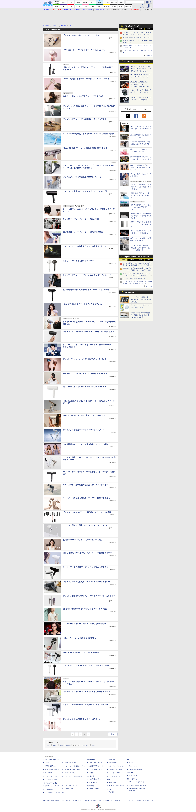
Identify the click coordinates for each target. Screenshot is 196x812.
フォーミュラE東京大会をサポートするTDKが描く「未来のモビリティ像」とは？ (140, 68)
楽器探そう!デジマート (96, 766)
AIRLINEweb (113, 762)
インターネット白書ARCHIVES (55, 792)
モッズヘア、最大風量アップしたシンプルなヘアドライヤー (87, 567)
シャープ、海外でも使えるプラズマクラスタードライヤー (86, 582)
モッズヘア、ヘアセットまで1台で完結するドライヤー (85, 373)
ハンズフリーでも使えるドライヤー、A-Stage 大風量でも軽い (89, 134)
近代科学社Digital (94, 788)
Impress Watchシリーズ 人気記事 (136, 257)
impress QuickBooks (135, 769)
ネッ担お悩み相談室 (51, 779)
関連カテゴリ (53, 742)
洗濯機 (124, 10)
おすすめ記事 (129, 292)
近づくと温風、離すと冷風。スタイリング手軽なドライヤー (87, 553)
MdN (108, 779)
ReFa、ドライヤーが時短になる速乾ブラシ (80, 638)
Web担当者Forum (50, 766)
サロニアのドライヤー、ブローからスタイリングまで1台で (87, 275)
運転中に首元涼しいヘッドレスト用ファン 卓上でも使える (140, 195)
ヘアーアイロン (85, 745)
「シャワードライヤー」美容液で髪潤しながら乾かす (84, 623)
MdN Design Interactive (116, 786)
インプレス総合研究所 (52, 769)
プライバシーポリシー (105, 800)
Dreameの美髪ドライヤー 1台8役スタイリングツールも (86, 79)
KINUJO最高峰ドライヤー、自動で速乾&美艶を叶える (85, 148)
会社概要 (117, 800)
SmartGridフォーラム (71, 762)
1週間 (140, 29)
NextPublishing (69, 788)
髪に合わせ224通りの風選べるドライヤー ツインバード (86, 290)
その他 (93, 745)
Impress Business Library (72, 769)
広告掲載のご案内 (77, 800)
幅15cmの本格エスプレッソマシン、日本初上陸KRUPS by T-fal (140, 167)
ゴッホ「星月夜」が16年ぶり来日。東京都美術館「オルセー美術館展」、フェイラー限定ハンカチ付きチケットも (137, 265)
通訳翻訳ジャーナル (115, 769)
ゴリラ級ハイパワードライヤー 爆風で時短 (81, 219)
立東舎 (91, 773)
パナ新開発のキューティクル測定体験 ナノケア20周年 (85, 444)
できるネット (49, 789)
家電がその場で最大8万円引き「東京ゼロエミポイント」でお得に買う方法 (140, 315)
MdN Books (112, 782)
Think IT (47, 762)
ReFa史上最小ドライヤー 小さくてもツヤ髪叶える (84, 415)
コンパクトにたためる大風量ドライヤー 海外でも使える (86, 498)
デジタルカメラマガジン (52, 786)
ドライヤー (76, 745)
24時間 (132, 29)
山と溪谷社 (90, 776)
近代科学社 (90, 786)
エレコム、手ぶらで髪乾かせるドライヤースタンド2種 (85, 525)
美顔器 (62, 745)
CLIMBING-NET (94, 782)
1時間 (123, 29)
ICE (128, 760)
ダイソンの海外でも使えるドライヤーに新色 (81, 35)
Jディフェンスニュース (116, 766)
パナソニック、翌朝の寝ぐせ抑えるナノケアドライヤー (85, 485)
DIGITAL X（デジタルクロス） (74, 776)
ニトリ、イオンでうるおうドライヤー (78, 261)
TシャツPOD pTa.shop (136, 782)
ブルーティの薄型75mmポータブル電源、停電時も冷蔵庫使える (140, 216)
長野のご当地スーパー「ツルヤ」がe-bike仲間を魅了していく (140, 207)
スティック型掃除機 (113, 10)
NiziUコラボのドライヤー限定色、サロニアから (82, 304)
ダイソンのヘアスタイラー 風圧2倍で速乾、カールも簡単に (88, 512)
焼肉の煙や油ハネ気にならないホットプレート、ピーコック (140, 159)
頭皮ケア (55, 745)
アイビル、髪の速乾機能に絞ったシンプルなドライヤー (85, 705)
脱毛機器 (68, 745)
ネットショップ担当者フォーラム (75, 766)
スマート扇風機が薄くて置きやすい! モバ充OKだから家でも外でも (140, 187)
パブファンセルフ (134, 775)
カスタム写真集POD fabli (137, 785)
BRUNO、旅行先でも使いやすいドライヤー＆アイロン (85, 609)
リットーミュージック (96, 762)
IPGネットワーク (132, 779)
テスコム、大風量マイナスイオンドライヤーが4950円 (85, 191)
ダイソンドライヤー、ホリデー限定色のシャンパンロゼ (85, 359)
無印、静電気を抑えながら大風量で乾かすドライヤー (84, 386)
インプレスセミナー (71, 773)
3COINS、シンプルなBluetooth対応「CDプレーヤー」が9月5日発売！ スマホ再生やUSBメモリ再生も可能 (137, 270)
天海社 (131, 762)
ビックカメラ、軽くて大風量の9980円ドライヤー (83, 177)
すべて (49, 745)
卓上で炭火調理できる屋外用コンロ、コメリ (136, 37)
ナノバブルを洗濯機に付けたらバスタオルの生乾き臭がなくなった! (140, 299)
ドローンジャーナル (51, 776)
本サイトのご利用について (51, 800)
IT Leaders (48, 773)
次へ (113, 734)
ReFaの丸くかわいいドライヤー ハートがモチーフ (84, 50)
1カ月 (149, 29)
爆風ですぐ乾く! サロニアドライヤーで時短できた (83, 96)
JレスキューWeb (114, 773)
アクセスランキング (131, 26)
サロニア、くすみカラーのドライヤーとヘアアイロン (84, 430)
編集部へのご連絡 (90, 800)
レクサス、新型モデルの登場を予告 (134, 278)
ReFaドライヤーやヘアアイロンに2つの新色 (81, 652)
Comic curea (133, 766)
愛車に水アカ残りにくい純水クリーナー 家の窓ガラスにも (140, 129)
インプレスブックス (71, 785)
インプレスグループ (128, 800)
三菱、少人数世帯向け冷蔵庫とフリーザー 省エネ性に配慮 (140, 224)
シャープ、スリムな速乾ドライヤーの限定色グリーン (84, 246)
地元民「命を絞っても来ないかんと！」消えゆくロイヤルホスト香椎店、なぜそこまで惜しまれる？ (137, 283)
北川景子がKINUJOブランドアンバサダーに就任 (82, 540)
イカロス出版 (111, 760)
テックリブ (110, 789)
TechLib (111, 792)
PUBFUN (130, 773)
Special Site (129, 62)
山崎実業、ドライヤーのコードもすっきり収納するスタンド (87, 691)
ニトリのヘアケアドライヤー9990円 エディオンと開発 (86, 665)
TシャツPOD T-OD (95, 769)
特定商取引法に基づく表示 (145, 800)
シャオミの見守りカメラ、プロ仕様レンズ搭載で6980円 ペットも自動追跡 (141, 248)
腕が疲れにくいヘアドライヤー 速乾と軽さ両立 (83, 232)
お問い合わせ (65, 800)
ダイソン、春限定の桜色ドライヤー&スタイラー (82, 719)
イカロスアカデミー (115, 776)
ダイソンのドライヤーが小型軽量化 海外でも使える (84, 119)
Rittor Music (91, 760)
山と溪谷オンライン (95, 779)
